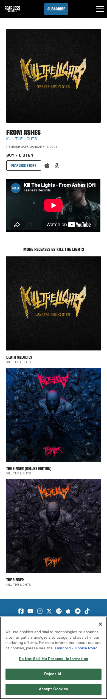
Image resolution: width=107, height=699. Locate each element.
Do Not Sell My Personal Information (53, 659)
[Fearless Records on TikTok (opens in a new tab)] (87, 611)
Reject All (53, 674)
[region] (53, 657)
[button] (56, 9)
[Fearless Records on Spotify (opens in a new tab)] (59, 611)
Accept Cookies (53, 689)
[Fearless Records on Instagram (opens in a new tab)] (40, 611)
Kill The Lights (21, 139)
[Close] (100, 624)
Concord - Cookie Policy (77, 648)
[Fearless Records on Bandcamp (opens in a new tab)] (78, 611)
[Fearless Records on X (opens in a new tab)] (49, 611)
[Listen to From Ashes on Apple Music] (47, 165)
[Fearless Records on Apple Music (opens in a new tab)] (68, 611)
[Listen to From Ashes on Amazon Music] (57, 165)
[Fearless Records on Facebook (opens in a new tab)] (21, 611)
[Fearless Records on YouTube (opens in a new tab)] (30, 611)
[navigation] (100, 9)
